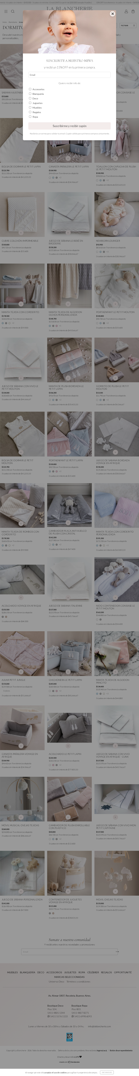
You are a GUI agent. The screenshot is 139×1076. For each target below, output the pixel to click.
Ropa (35, 116)
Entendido (107, 1072)
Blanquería (38, 93)
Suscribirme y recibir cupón (69, 126)
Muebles (37, 107)
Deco (35, 98)
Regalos (37, 112)
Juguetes (38, 103)
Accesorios (38, 89)
